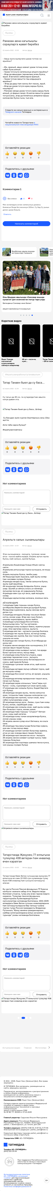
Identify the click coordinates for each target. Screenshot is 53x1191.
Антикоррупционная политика (17, 1174)
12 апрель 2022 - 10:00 (11, 867)
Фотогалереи (41, 1048)
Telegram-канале (13, 112)
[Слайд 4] (29, 315)
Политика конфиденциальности (17, 1186)
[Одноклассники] (13, 175)
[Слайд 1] (20, 315)
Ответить (7, 214)
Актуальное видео (11, 1048)
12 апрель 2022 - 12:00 (11, 50)
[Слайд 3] (26, 315)
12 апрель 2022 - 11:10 (10, 545)
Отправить (41, 509)
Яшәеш (9, 32)
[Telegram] (20, 175)
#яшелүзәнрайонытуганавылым (22, 374)
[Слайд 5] (32, 315)
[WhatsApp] (26, 175)
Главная (28, 1048)
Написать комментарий (26, 223)
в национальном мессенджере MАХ (21, 123)
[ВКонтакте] (7, 175)
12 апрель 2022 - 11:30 (11, 388)
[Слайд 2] (23, 315)
